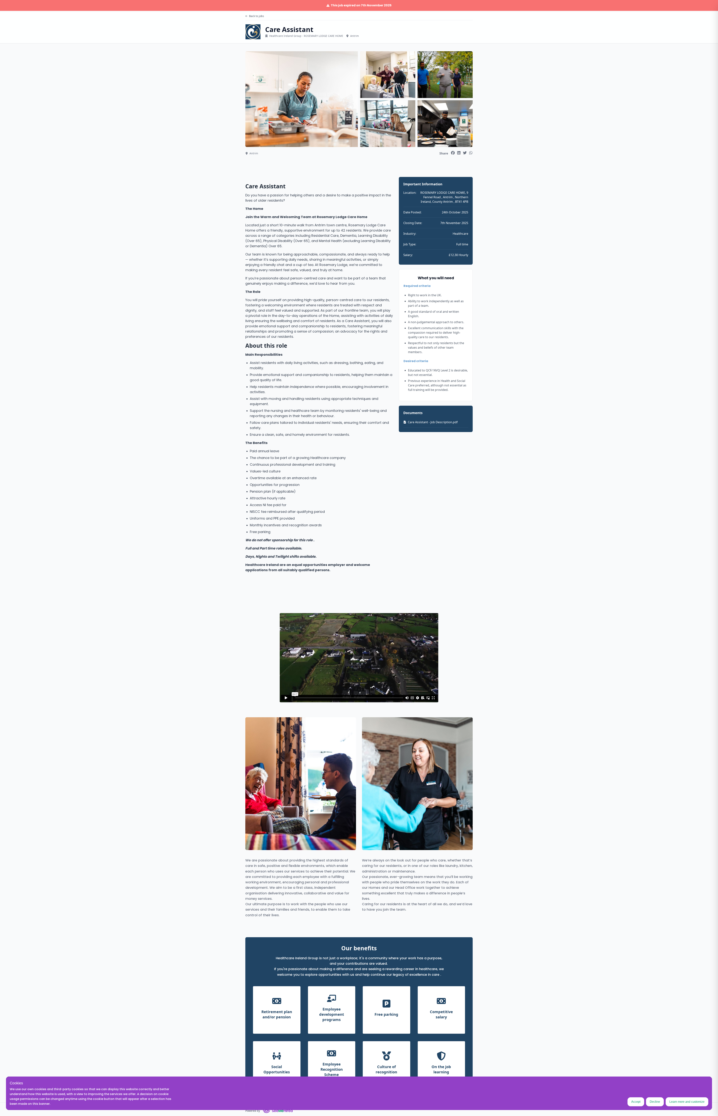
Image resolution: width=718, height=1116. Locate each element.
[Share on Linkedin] (459, 153)
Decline (655, 1101)
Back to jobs (256, 16)
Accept (635, 1101)
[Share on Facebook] (453, 153)
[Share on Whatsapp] (471, 153)
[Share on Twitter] (465, 153)
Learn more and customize (687, 1101)
